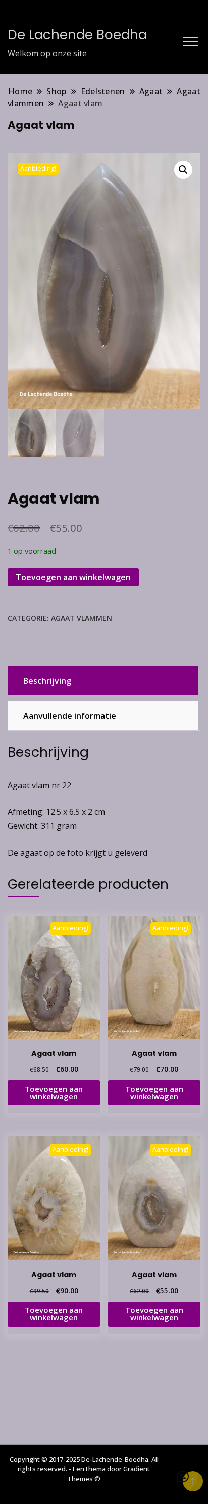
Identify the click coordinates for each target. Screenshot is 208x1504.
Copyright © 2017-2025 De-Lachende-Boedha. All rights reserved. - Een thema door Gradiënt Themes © (84, 1469)
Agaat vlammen (81, 618)
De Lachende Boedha (77, 35)
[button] (183, 170)
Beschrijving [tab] (47, 680)
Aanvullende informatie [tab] (69, 715)
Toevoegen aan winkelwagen (73, 577)
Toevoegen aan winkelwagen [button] (54, 1092)
